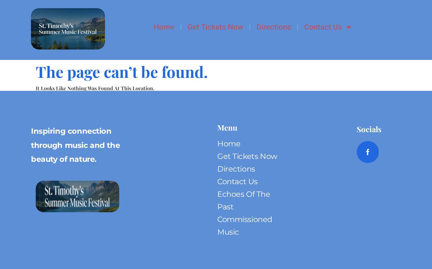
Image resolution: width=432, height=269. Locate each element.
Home (164, 27)
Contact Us (323, 27)
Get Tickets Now (215, 27)
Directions (273, 27)
